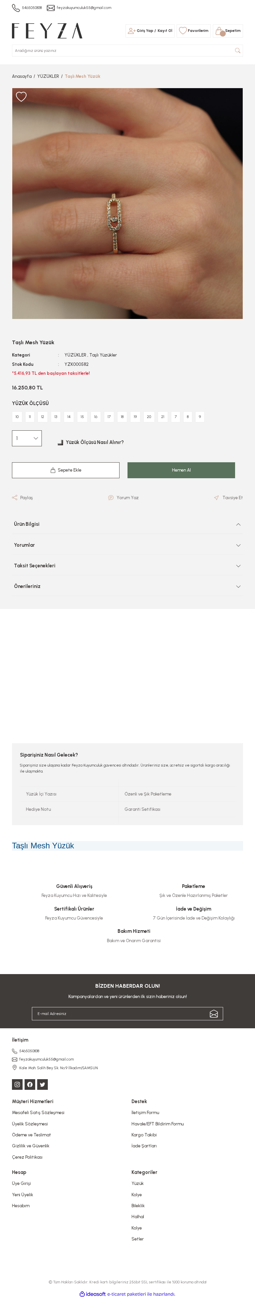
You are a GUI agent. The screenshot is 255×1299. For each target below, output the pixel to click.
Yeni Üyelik (22, 1194)
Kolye (136, 1194)
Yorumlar (24, 545)
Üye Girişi (21, 1183)
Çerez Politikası (27, 1157)
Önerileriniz (27, 586)
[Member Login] (132, 31)
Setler (137, 1238)
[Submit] (214, 1013)
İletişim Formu (145, 1112)
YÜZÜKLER (75, 355)
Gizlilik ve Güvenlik (30, 1145)
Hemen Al (181, 470)
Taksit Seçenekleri (34, 566)
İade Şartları (144, 1145)
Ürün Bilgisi (27, 524)
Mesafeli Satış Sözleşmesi (38, 1112)
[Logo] (47, 30)
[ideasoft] (92, 1294)
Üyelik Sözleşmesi (30, 1123)
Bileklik (138, 1205)
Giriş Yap (145, 30)
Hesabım (21, 1205)
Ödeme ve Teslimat (31, 1134)
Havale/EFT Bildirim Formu (157, 1123)
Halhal (137, 1216)
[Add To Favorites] (21, 97)
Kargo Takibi (144, 1134)
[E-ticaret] (126, 1294)
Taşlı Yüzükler (103, 355)
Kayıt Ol (165, 30)
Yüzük (137, 1183)
